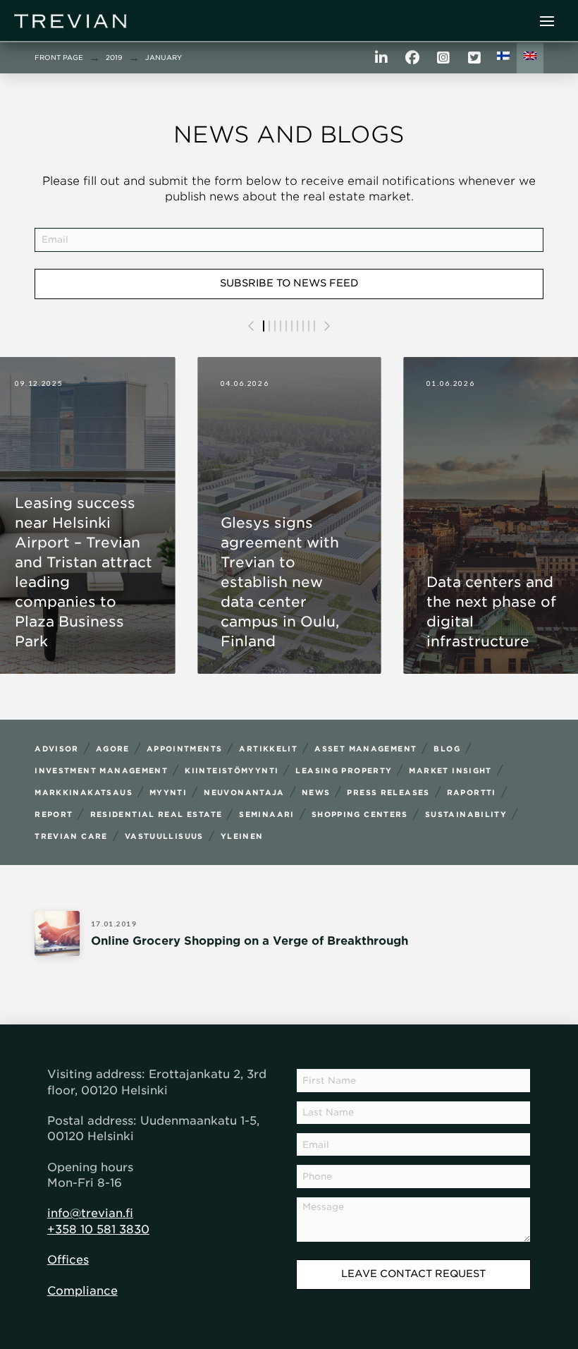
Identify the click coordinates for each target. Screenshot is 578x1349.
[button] (547, 21)
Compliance (82, 1290)
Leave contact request (413, 1273)
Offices (68, 1259)
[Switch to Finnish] (503, 58)
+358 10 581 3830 (98, 1229)
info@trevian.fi (90, 1213)
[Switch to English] (530, 58)
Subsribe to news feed (289, 283)
